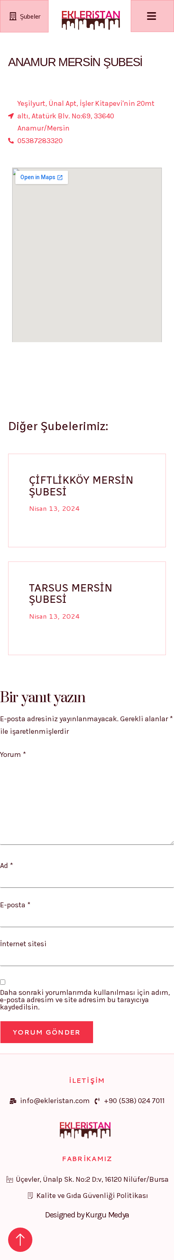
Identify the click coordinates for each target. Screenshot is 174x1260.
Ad (6, 865)
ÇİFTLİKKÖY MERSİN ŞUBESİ (81, 486)
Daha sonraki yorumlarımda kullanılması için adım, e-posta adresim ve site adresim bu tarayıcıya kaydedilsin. (85, 1000)
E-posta (15, 905)
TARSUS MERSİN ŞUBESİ (70, 593)
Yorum (13, 754)
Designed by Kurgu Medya (87, 1214)
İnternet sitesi (23, 943)
